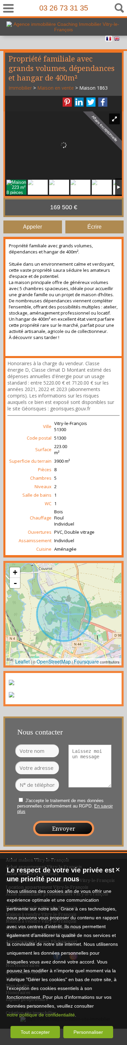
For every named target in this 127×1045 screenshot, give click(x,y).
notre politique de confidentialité (41, 1014)
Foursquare (86, 661)
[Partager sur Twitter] (91, 102)
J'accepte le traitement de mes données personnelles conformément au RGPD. (60, 803)
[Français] (108, 39)
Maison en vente (55, 88)
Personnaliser (88, 1032)
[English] (116, 39)
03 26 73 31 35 (63, 8)
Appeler (32, 227)
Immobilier (20, 88)
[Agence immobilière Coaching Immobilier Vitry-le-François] (63, 29)
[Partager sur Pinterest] (67, 102)
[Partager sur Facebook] (102, 102)
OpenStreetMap (54, 661)
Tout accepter (35, 1032)
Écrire (94, 227)
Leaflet (22, 661)
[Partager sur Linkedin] (79, 102)
